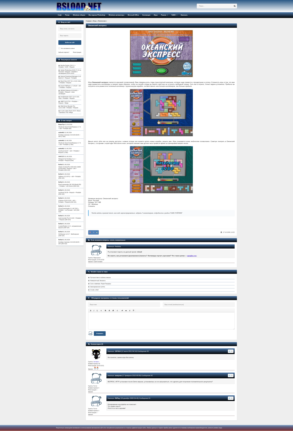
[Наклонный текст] (94, 310)
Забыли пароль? (63, 52)
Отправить (99, 333)
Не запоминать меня (68, 48)
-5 (93, 232)
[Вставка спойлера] (134, 310)
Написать (184, 15)
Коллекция (146, 15)
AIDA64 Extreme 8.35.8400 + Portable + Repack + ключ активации (68, 92)
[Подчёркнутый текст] (97, 310)
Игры (156, 15)
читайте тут (192, 256)
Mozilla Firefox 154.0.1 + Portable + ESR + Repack (67, 66)
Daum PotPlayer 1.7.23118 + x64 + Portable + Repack (69, 86)
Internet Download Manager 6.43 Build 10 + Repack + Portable (69, 77)
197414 (118, 351)
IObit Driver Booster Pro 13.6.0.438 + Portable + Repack (68, 107)
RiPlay (117, 398)
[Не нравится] (90, 232)
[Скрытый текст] (122, 310)
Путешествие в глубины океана (100, 277)
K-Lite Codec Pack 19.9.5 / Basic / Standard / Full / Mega (69, 111)
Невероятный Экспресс (98, 280)
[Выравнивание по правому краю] (113, 310)
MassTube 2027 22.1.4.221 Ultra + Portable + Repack (69, 82)
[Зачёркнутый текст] (101, 310)
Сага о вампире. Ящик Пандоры (100, 284)
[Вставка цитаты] (126, 310)
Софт (60, 15)
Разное (163, 15)
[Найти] (234, 6)
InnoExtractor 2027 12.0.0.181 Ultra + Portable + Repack (68, 97)
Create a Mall (94, 290)
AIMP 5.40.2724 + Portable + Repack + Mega (68, 102)
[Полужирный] (90, 310)
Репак (67, 15)
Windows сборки (79, 15)
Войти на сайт (70, 42)
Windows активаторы (116, 15)
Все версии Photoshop (97, 15)
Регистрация (77, 52)
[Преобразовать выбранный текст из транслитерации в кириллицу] (130, 310)
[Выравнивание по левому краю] (105, 310)
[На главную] (85, 6)
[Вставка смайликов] (117, 310)
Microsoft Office (133, 15)
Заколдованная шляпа (97, 287)
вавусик (118, 375)
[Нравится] (97, 232)
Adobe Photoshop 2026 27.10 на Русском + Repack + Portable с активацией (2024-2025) (69, 71)
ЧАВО (173, 15)
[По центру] (109, 310)
